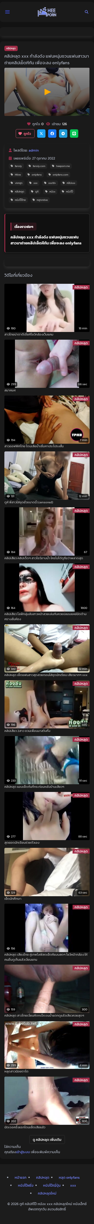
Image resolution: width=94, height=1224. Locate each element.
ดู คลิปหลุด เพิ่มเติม (47, 1139)
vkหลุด (19, 183)
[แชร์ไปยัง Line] (74, 133)
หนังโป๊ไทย (20, 200)
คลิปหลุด (11, 48)
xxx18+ (52, 183)
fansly (18, 166)
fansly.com (39, 166)
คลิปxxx (71, 183)
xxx (35, 183)
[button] (7, 11)
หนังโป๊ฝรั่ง (25, 1185)
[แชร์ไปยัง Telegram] (63, 133)
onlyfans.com (60, 175)
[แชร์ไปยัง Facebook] (52, 133)
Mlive (18, 175)
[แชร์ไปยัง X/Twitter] (41, 133)
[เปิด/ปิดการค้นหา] (86, 12)
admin (34, 150)
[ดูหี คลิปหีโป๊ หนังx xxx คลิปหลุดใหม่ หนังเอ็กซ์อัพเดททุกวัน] (47, 12)
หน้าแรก (20, 1177)
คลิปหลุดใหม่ (47, 1193)
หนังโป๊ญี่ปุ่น (52, 1185)
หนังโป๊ (69, 192)
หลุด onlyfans (69, 1177)
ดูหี (36, 192)
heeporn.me (63, 166)
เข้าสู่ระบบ (23, 1151)
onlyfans (37, 175)
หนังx (52, 192)
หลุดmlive (42, 200)
